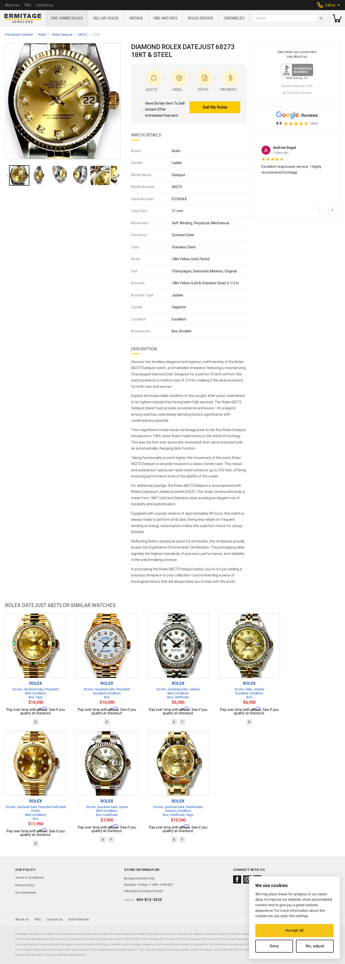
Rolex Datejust (62, 34)
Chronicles (234, 18)
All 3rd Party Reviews (297, 92)
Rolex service (200, 18)
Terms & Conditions (29, 877)
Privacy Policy (25, 885)
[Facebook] (237, 879)
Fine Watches (166, 18)
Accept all (294, 930)
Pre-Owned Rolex (67, 18)
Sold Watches (78, 919)
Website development (72, 954)
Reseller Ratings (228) (297, 86)
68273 (82, 34)
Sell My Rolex (106, 18)
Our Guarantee (25, 892)
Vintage (136, 18)
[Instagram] (247, 879)
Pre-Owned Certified (19, 34)
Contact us (44, 5)
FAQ (27, 5)
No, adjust (315, 946)
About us (12, 5)
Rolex (42, 34)
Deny (274, 946)
